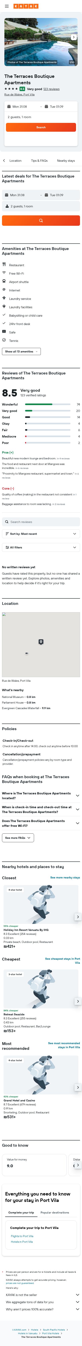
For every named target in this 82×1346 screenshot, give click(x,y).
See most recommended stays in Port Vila (64, 1045)
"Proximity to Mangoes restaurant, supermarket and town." (40, 475)
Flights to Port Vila (22, 1236)
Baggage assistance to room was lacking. (33, 504)
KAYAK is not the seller (21, 1295)
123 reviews (51, 89)
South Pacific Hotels (54, 1329)
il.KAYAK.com (19, 1329)
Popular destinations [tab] (55, 1212)
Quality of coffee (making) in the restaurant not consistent (39, 496)
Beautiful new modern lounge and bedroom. (36, 458)
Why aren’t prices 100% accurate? (29, 1309)
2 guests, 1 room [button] (19, 117)
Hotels (34, 1329)
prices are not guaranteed (20, 1283)
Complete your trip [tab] (21, 1212)
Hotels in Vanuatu (27, 1333)
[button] (6, 6)
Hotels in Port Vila (22, 1242)
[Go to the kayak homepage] (26, 6)
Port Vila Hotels (50, 1333)
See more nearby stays (65, 877)
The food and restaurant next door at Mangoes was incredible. (33, 466)
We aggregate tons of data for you (30, 1302)
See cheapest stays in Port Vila (62, 961)
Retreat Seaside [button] (14, 1014)
